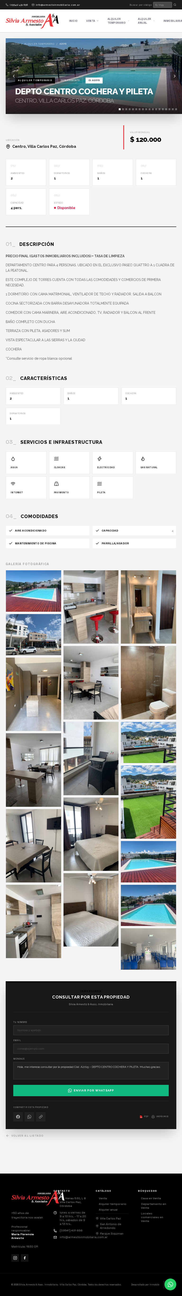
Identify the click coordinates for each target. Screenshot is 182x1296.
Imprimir (162, 1116)
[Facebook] (24, 1258)
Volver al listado (27, 1136)
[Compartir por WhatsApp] (29, 1116)
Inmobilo (154, 1284)
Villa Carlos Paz (110, 1218)
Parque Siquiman (111, 1233)
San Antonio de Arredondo (110, 1226)
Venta (90, 20)
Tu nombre (20, 1022)
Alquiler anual (144, 21)
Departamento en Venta (152, 1206)
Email (17, 1040)
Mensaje (19, 1058)
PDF (144, 1116)
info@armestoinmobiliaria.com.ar (58, 5)
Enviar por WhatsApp (94, 1090)
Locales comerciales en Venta (150, 1217)
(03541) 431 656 (19, 5)
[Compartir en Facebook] (18, 1116)
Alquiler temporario (117, 21)
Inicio (73, 20)
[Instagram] (15, 1258)
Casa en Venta (149, 1198)
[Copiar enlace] (41, 1116)
